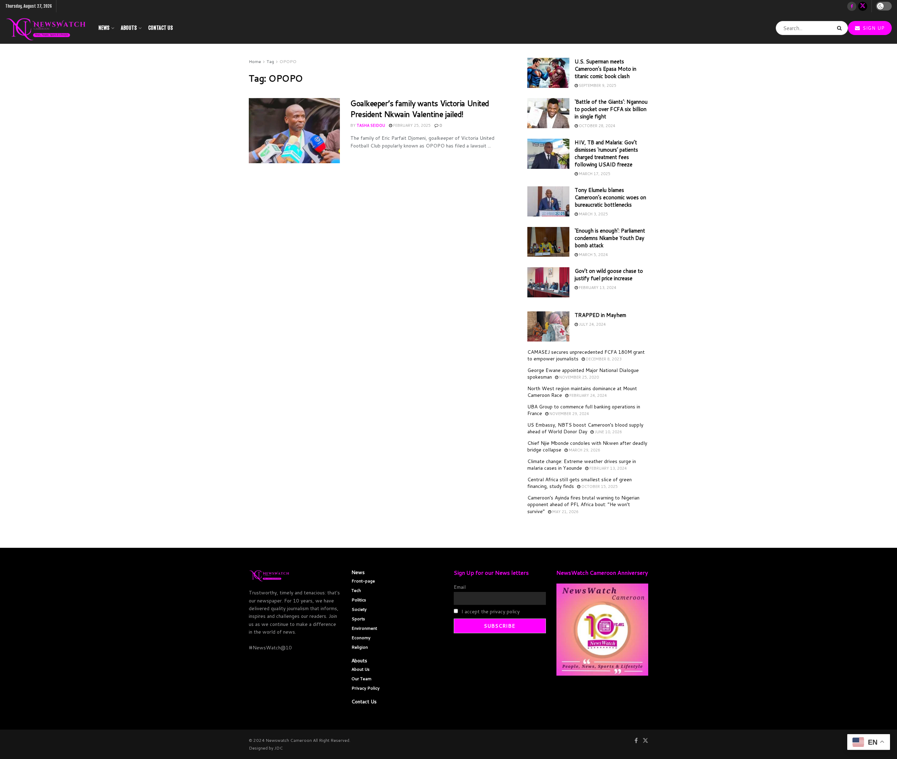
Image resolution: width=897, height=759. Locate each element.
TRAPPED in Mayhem (600, 315)
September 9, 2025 (597, 85)
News (103, 28)
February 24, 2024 (587, 395)
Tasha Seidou (371, 125)
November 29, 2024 (568, 413)
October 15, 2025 (599, 486)
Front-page (363, 581)
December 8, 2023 (603, 359)
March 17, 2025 (594, 174)
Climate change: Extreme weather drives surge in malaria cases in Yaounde (581, 465)
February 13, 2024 (597, 287)
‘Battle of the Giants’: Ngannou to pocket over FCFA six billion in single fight (611, 109)
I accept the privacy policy (490, 611)
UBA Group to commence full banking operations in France (583, 410)
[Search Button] (841, 28)
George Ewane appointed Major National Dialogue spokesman (583, 374)
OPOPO (288, 61)
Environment (364, 628)
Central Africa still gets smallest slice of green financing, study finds (579, 483)
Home (255, 61)
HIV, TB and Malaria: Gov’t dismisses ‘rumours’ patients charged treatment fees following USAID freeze (606, 153)
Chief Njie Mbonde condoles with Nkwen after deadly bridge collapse (587, 447)
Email (460, 587)
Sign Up (873, 28)
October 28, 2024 (596, 126)
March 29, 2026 (584, 450)
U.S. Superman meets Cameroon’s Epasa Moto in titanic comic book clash (605, 69)
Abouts (129, 28)
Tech (356, 590)
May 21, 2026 (564, 512)
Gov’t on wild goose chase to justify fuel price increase (609, 274)
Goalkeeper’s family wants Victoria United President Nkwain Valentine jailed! (419, 108)
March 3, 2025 (593, 214)
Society (359, 609)
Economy (360, 638)
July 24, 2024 (592, 324)
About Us (360, 669)
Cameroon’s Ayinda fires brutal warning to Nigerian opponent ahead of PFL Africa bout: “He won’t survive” (583, 504)
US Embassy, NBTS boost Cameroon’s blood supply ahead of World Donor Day (585, 428)
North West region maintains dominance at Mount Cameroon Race (582, 392)
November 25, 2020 (578, 377)
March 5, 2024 (593, 254)
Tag (270, 61)
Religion (359, 647)
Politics (358, 600)
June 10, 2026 (608, 432)
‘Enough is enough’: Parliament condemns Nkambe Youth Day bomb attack (610, 238)
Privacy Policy (365, 688)
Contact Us (160, 28)
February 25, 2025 (411, 125)
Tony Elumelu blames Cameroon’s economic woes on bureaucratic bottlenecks (610, 197)
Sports (358, 619)
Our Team (361, 679)
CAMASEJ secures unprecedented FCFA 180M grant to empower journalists (586, 356)
